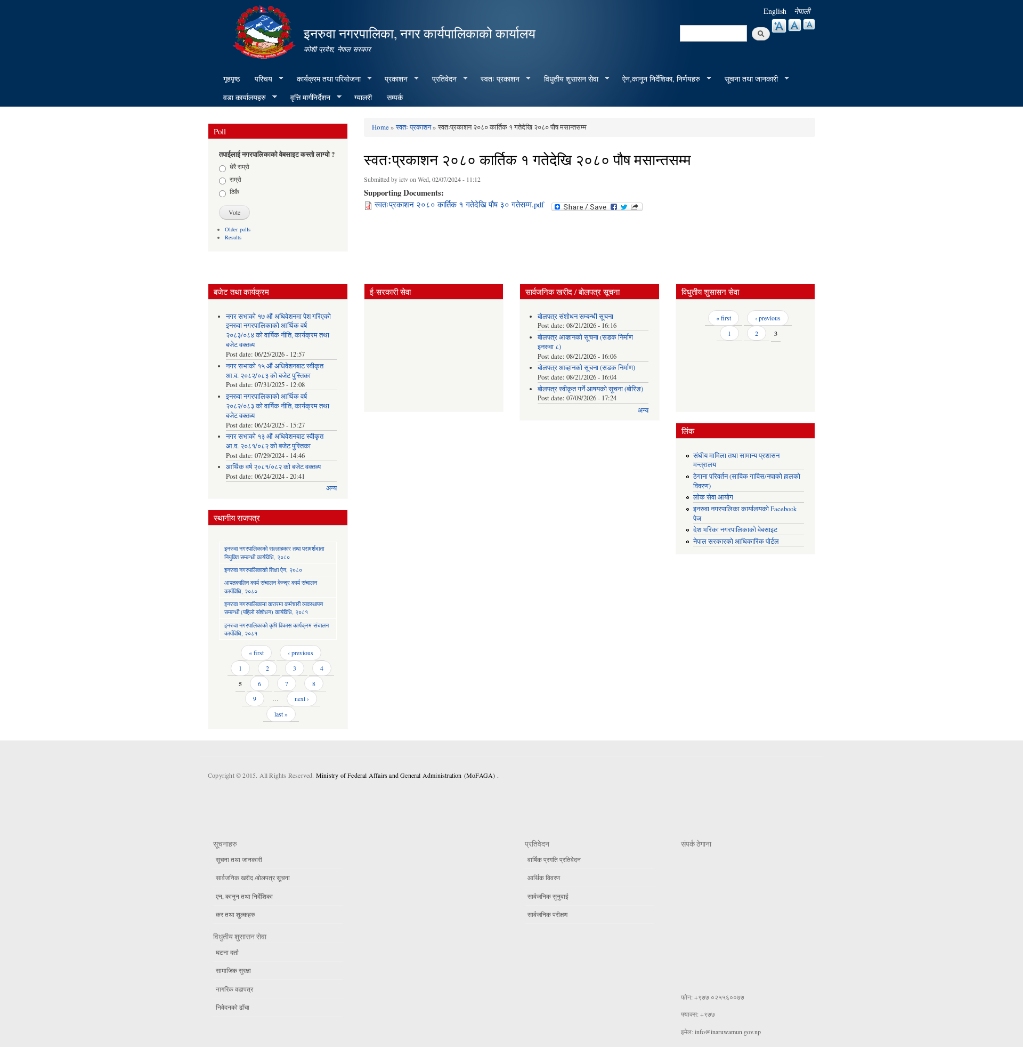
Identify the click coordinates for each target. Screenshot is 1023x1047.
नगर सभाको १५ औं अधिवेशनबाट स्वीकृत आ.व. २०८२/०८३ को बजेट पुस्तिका (274, 370)
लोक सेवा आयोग (713, 497)
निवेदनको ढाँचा (232, 1007)
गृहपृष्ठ (231, 79)
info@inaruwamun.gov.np (728, 1031)
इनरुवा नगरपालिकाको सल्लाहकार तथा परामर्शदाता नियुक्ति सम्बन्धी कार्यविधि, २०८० (274, 552)
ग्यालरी (363, 97)
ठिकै (234, 191)
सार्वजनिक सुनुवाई (548, 896)
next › (302, 698)
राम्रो (235, 179)
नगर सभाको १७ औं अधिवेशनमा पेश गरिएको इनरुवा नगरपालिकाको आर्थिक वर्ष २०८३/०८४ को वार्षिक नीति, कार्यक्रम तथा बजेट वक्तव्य (278, 331)
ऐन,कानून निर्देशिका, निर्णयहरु (657, 79)
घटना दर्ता (227, 952)
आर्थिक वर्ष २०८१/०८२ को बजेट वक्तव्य (273, 466)
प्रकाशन (392, 79)
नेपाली (802, 11)
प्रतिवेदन (441, 79)
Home (380, 127)
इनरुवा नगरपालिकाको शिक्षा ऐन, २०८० (263, 570)
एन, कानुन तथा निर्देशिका (244, 896)
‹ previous (300, 652)
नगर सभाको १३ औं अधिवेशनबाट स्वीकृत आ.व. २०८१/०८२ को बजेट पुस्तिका (274, 441)
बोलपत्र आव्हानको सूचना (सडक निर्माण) (586, 367)
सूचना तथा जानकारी (747, 79)
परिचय (259, 79)
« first (256, 652)
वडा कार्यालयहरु (241, 97)
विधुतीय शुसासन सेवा (567, 79)
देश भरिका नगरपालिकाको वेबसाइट (735, 529)
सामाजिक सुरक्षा (233, 970)
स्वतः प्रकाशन (496, 79)
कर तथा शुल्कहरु (235, 914)
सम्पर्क (395, 97)
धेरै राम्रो (239, 166)
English (775, 11)
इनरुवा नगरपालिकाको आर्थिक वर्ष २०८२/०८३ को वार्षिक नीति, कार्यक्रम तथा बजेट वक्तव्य (277, 406)
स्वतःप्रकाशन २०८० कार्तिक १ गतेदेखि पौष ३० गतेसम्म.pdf (459, 204)
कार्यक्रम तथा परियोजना (325, 79)
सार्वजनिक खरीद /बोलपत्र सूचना (253, 877)
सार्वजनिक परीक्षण (547, 914)
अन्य (331, 488)
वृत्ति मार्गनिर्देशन (306, 97)
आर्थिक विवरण (543, 877)
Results (233, 237)
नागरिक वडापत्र (234, 989)
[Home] (265, 31)
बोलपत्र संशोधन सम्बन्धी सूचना (575, 316)
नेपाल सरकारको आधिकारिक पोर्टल (736, 541)
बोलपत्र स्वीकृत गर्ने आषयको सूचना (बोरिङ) (590, 388)
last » (281, 714)
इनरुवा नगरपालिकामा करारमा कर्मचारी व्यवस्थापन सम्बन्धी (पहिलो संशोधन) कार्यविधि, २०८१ (273, 608)
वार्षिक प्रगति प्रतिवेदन (554, 859)
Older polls (237, 229)
